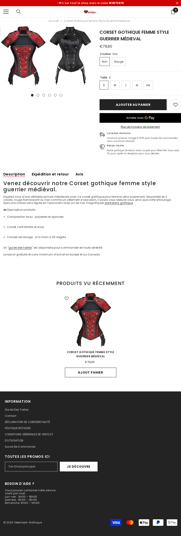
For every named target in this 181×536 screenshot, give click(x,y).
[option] (23, 55)
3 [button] (43, 95)
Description (14, 174)
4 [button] (49, 95)
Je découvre (78, 466)
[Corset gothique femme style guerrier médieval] (91, 320)
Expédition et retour (50, 174)
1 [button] (32, 95)
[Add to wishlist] (175, 104)
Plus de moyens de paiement (140, 126)
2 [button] (38, 95)
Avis (79, 174)
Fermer (177, 3)
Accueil (54, 20)
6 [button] (61, 95)
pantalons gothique (119, 203)
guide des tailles (20, 247)
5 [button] (55, 95)
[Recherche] (18, 11)
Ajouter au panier (133, 104)
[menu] (6, 11)
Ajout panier (90, 372)
